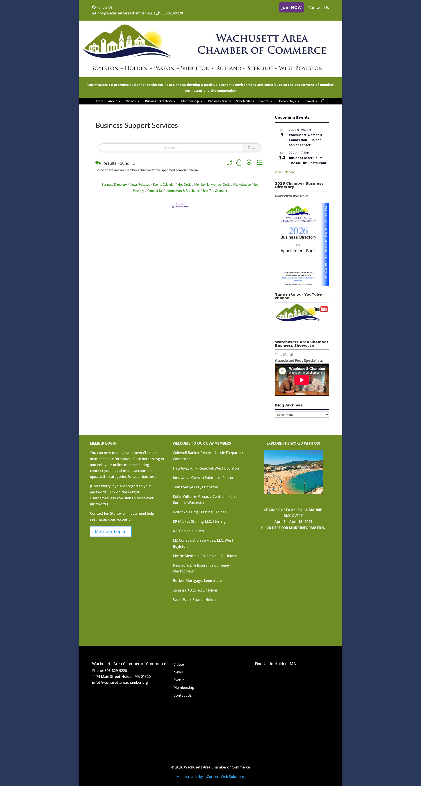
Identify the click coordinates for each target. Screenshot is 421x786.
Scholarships (245, 101)
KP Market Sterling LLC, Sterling (199, 521)
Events (263, 101)
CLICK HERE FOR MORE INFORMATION (293, 527)
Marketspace (242, 184)
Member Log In (111, 531)
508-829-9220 (171, 13)
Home (99, 101)
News (178, 672)
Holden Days (287, 101)
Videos (131, 101)
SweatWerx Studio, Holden (195, 599)
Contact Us (318, 7)
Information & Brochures (183, 191)
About (112, 101)
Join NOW (291, 7)
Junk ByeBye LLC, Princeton (195, 487)
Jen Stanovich (115, 513)
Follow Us (104, 7)
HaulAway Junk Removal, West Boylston (206, 468)
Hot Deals (184, 184)
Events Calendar (164, 184)
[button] (98, 163)
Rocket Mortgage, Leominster (198, 580)
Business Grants (219, 101)
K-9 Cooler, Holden (188, 530)
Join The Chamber (215, 191)
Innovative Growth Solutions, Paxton (203, 477)
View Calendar (285, 172)
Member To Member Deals (212, 184)
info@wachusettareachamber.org (124, 13)
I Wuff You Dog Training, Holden (200, 512)
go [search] (253, 147)
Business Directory (158, 101)
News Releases (140, 184)
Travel (309, 101)
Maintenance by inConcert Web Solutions (210, 776)
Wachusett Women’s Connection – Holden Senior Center (305, 140)
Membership (190, 101)
